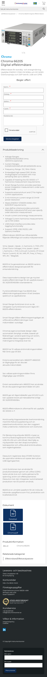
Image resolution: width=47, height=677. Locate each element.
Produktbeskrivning (13, 149)
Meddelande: (8, 116)
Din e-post (7, 661)
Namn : (6, 87)
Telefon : (7, 101)
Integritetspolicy (8, 621)
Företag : (7, 94)
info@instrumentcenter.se (12, 612)
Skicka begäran (12, 139)
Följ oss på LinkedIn (13, 629)
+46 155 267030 (8, 611)
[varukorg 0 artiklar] (43, 3)
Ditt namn (7, 654)
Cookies (5, 623)
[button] (44, 35)
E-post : (6, 108)
